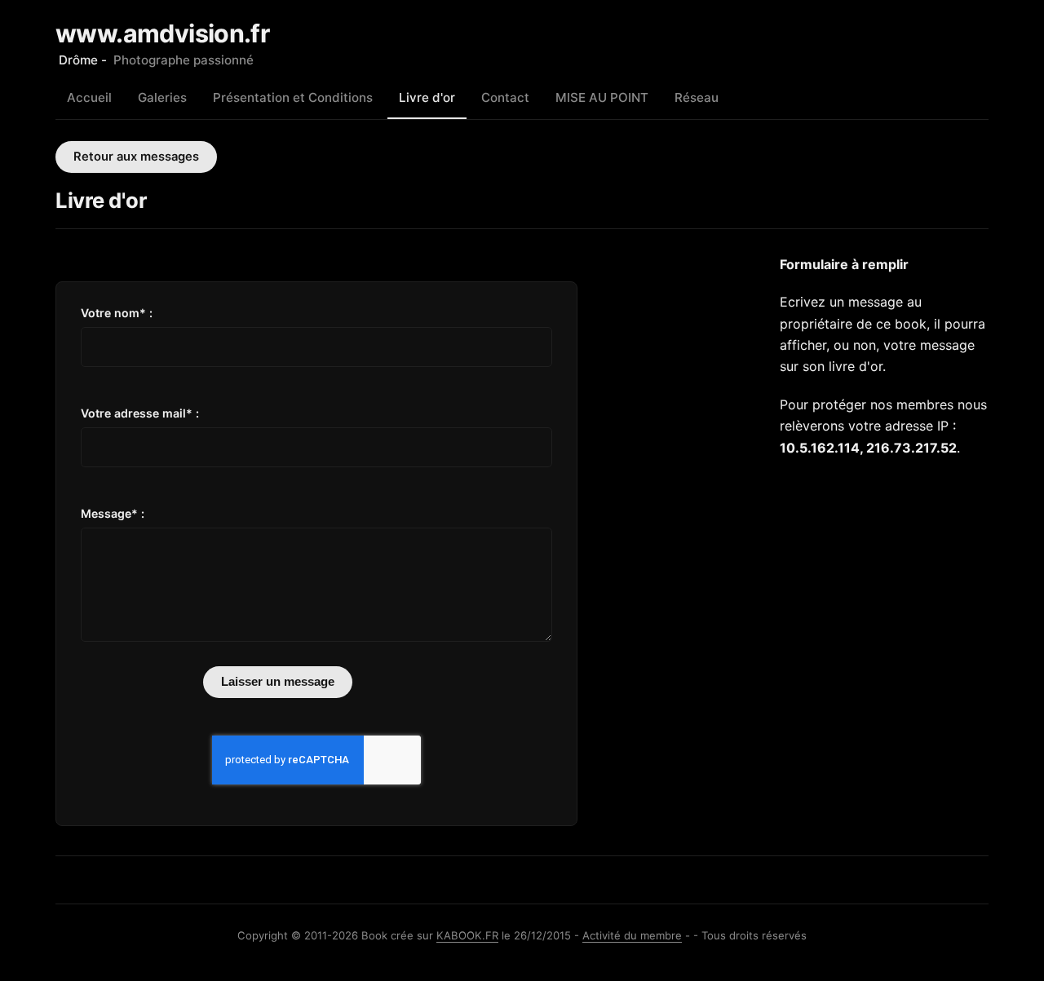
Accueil (89, 97)
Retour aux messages (136, 156)
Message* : (112, 513)
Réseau (697, 97)
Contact (505, 97)
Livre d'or (427, 97)
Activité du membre (632, 935)
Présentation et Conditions (293, 97)
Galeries (162, 97)
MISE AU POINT (601, 97)
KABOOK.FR (467, 935)
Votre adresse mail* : (140, 413)
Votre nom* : (117, 313)
